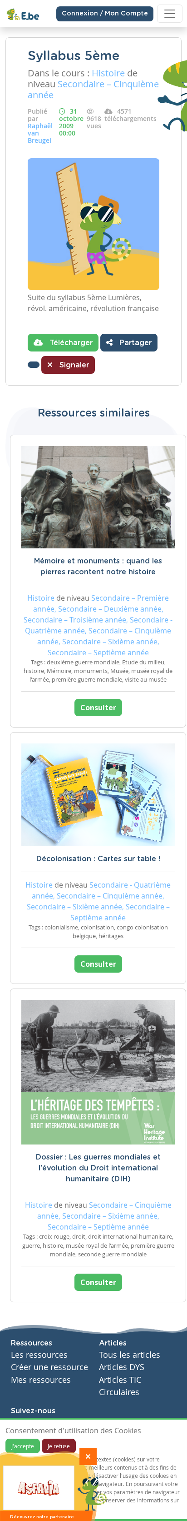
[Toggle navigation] (169, 14)
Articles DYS (121, 1367)
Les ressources (39, 1355)
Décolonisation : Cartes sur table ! (98, 859)
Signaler (73, 365)
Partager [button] (134, 342)
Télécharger (70, 342)
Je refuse (59, 1446)
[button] (33, 364)
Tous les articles (129, 1355)
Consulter (98, 708)
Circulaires (119, 1392)
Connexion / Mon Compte (105, 13)
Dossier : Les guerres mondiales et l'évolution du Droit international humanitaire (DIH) (98, 1168)
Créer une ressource (49, 1367)
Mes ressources (41, 1380)
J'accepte (22, 1446)
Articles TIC (120, 1380)
